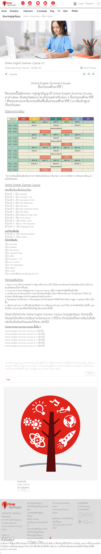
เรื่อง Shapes (11, 247)
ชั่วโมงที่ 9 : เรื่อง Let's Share (17, 218)
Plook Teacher (23, 484)
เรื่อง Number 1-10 (13, 259)
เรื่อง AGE (9, 256)
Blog (52, 11)
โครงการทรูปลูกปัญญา (12, 16)
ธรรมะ (65, 11)
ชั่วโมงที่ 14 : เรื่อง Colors (16, 237)
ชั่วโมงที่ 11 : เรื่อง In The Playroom (20, 223)
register (88, 3)
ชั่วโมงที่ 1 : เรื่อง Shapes (16, 194)
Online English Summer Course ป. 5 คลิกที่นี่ (25, 343)
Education (14, 11)
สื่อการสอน (47, 16)
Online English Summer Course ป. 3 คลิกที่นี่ (25, 337)
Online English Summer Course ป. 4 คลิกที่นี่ (25, 340)
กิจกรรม (75, 11)
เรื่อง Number (11, 244)
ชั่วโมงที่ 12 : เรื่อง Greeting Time (19, 226)
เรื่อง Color (10, 271)
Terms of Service (8, 526)
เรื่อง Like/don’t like (14, 253)
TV (59, 11)
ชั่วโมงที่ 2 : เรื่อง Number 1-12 (18, 197)
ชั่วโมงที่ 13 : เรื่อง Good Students (19, 234)
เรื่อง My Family (12, 250)
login (80, 3)
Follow (23, 490)
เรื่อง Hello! (10, 268)
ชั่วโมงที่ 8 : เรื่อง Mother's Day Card (21, 215)
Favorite (13, 74)
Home (4, 11)
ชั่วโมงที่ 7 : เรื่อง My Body (16, 212)
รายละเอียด (11, 549)
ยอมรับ (3, 549)
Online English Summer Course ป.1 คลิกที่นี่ (24, 331)
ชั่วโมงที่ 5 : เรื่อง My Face (16, 206)
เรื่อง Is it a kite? (12, 262)
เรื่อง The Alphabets (14, 265)
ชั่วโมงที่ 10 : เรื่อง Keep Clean (18, 220)
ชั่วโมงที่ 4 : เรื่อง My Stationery (19, 203)
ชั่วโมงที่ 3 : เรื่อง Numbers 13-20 (19, 200)
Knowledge (42, 11)
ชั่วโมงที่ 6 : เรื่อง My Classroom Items (22, 209)
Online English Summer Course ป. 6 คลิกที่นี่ (25, 346)
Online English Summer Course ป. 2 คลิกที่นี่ (25, 334)
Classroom (28, 11)
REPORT (90, 373)
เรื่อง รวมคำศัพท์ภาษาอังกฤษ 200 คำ (22, 274)
